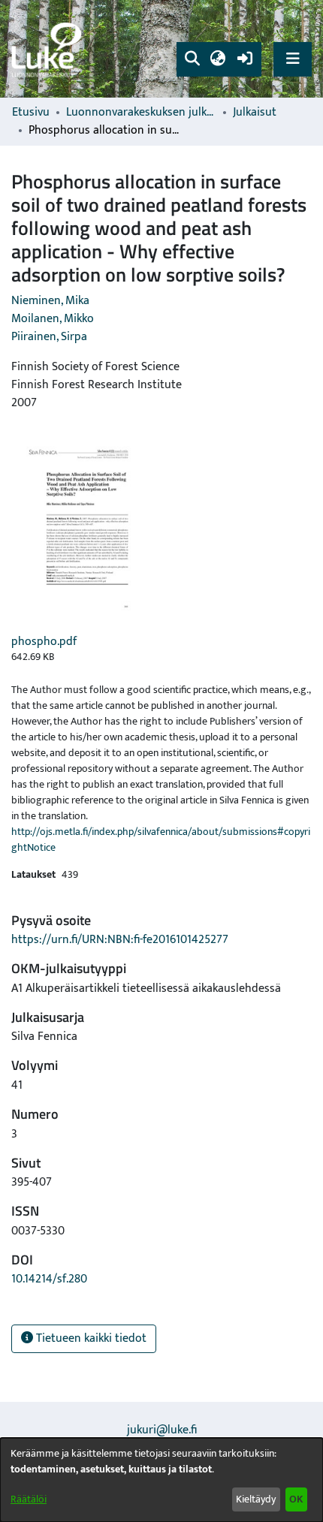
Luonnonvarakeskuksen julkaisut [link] (141, 113)
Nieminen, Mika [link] (50, 301)
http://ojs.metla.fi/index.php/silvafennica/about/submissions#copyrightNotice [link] (160, 839)
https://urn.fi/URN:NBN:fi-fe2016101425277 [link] (119, 940)
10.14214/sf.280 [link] (49, 1279)
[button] (192, 59)
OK (296, 1499)
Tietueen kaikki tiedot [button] (89, 1338)
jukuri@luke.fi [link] (162, 1430)
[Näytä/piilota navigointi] (292, 59)
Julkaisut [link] (254, 113)
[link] (48, 49)
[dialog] (161, 1480)
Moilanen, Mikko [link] (52, 319)
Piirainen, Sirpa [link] (49, 337)
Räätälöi (29, 1499)
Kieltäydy (256, 1499)
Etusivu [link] (31, 113)
